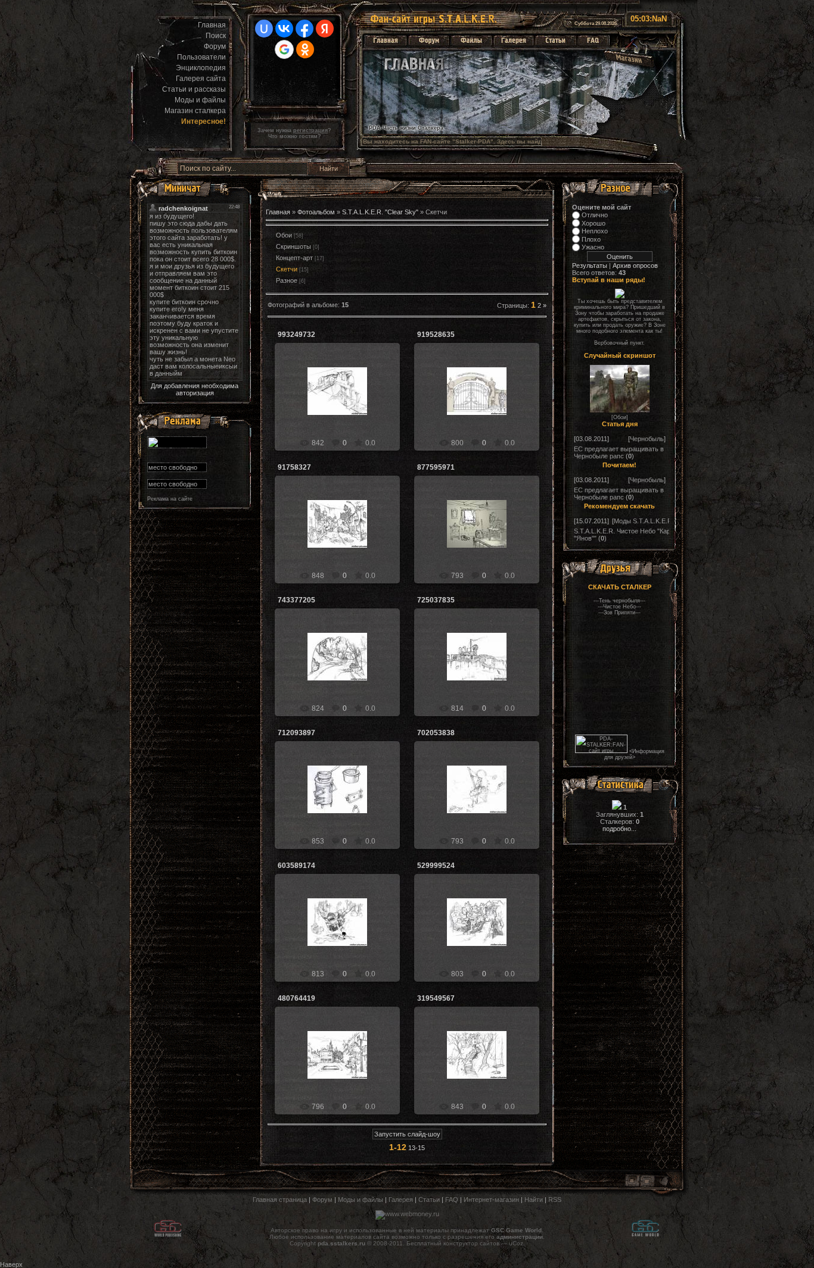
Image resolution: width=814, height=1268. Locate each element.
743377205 (296, 600)
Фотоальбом (316, 212)
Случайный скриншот (619, 355)
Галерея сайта (201, 78)
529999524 (436, 865)
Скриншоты (293, 246)
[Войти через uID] (264, 29)
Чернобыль (647, 438)
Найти (533, 1199)
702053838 (436, 733)
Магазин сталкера (195, 111)
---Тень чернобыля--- (619, 601)
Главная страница (280, 1199)
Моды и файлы (200, 100)
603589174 (296, 865)
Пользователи (201, 57)
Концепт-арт (294, 257)
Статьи (429, 1199)
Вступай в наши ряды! (608, 279)
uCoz (516, 1243)
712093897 (296, 733)
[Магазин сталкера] (628, 60)
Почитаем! (619, 465)
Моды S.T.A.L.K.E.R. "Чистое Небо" (666, 520)
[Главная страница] (385, 41)
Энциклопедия (201, 68)
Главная (212, 25)
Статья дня (620, 423)
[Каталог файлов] (471, 41)
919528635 (436, 334)
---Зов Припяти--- (619, 613)
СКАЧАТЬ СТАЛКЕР (619, 587)
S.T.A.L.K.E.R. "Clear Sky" (380, 212)
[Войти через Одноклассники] (305, 49)
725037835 (436, 600)
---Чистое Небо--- (619, 607)
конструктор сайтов (471, 1243)
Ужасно (593, 247)
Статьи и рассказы (194, 89)
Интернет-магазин (491, 1199)
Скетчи (286, 269)
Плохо (591, 239)
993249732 (296, 334)
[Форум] (429, 41)
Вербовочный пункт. (619, 343)
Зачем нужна (292, 130)
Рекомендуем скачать (619, 506)
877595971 (436, 467)
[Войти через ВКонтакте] (284, 29)
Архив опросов (635, 265)
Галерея (401, 1199)
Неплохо (595, 231)
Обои (619, 417)
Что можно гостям (293, 136)
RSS (554, 1199)
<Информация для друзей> (634, 754)
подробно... (619, 828)
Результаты (589, 265)
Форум (215, 46)
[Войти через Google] (284, 49)
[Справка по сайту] (593, 41)
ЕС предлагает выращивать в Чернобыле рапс (619, 452)
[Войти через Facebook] (304, 29)
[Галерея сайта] (514, 41)
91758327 (294, 467)
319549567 (436, 998)
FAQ (451, 1199)
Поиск (216, 36)
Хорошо (593, 223)
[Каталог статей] (556, 41)
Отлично (595, 214)
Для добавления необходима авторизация (194, 389)
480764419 (296, 998)
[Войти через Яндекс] (325, 29)
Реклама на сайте (169, 499)
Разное (286, 280)
